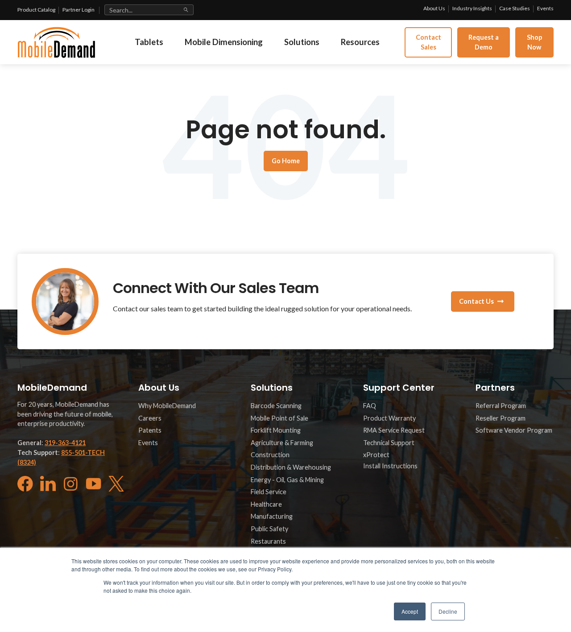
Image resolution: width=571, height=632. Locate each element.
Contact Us (476, 301)
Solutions (301, 42)
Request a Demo (483, 42)
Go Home (286, 161)
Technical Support (388, 442)
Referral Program (501, 405)
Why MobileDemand (167, 405)
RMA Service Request (394, 430)
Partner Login (78, 9)
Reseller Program (500, 418)
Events (545, 8)
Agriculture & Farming (282, 442)
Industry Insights (472, 8)
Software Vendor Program (514, 430)
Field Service (268, 492)
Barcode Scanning (276, 405)
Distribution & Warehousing (291, 467)
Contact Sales (428, 42)
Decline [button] (448, 611)
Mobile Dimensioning (224, 42)
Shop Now (534, 42)
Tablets (149, 42)
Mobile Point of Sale (279, 418)
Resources (360, 42)
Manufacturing (272, 516)
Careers (149, 418)
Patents (149, 430)
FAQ (369, 405)
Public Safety (269, 529)
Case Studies (514, 8)
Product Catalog (36, 9)
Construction (270, 455)
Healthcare (266, 504)
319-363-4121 (65, 442)
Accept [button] (409, 611)
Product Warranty (389, 418)
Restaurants (268, 541)
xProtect (376, 455)
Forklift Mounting (276, 430)
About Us (434, 8)
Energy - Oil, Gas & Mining (287, 479)
